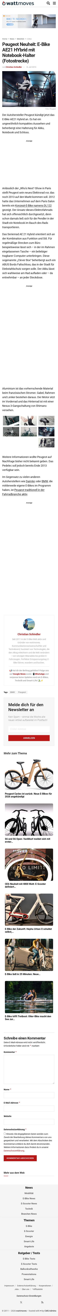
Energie (29, 1236)
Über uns (25, 1289)
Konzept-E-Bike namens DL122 (33, 205)
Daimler (30, 481)
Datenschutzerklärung (15, 1129)
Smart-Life (29, 1241)
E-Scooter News (29, 1203)
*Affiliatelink (37, 1289)
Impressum (9, 1286)
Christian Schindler (14, 67)
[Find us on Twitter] (21, 1302)
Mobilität (20, 39)
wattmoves (21, 1311)
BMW (45, 481)
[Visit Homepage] (18, 3)
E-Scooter (29, 1231)
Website (7, 1116)
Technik (29, 1208)
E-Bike (29, 39)
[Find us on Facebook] (16, 1302)
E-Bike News (29, 1198)
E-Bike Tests (29, 1258)
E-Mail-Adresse (12, 1102)
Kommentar (10, 1052)
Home (4, 39)
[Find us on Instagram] (26, 1302)
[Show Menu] (54, 3)
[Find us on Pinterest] (32, 1302)
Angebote (29, 1246)
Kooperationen (45, 1286)
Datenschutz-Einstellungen (29, 1296)
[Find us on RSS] (42, 1302)
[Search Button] (48, 3)
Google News (19, 674)
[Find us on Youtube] (37, 1302)
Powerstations (29, 1274)
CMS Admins (50, 1311)
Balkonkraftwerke (29, 1269)
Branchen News (29, 1214)
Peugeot (22, 692)
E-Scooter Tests (29, 1264)
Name (7, 1089)
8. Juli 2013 (31, 67)
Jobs (17, 1289)
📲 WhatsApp (38, 674)
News (12, 39)
